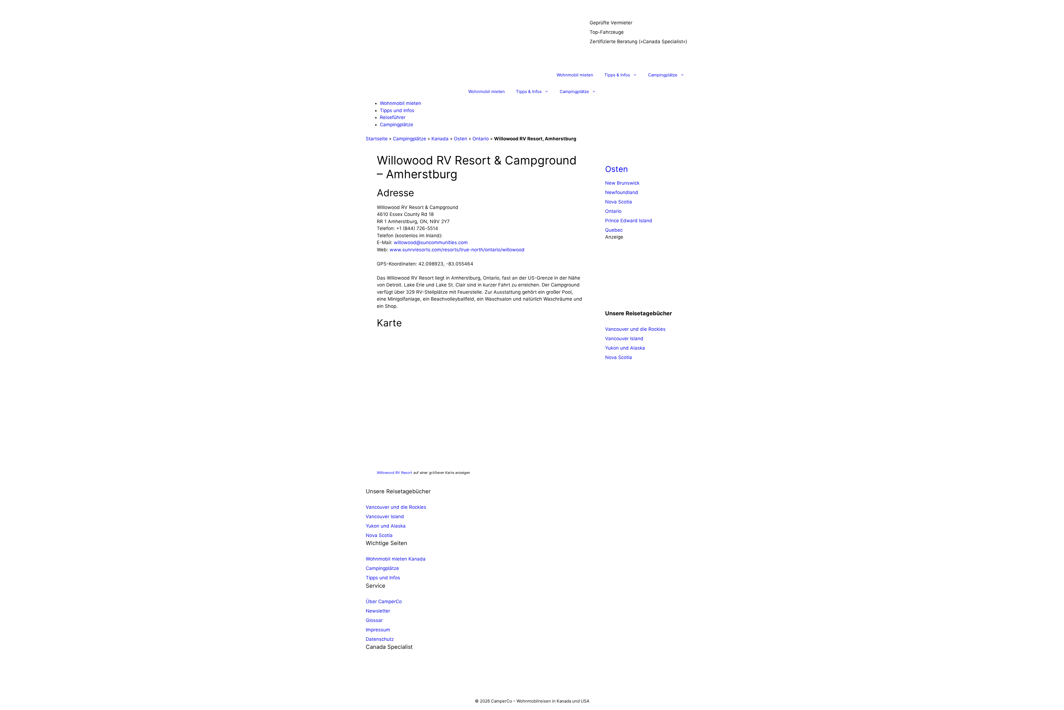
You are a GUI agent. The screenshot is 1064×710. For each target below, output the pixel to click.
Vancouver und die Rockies (635, 329)
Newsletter (378, 611)
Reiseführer (392, 117)
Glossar (374, 620)
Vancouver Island (624, 338)
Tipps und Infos (397, 110)
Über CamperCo (384, 601)
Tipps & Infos (617, 75)
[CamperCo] (386, 75)
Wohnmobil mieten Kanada (396, 559)
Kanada (440, 138)
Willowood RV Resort (394, 473)
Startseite (377, 138)
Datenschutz (380, 639)
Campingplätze (662, 75)
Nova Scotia (618, 202)
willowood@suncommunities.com (431, 242)
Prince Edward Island (628, 220)
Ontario (480, 138)
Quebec (614, 230)
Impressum (378, 629)
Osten (460, 138)
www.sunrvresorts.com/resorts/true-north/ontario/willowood (457, 249)
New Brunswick (622, 183)
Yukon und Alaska (625, 348)
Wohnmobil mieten (575, 75)
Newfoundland (621, 192)
